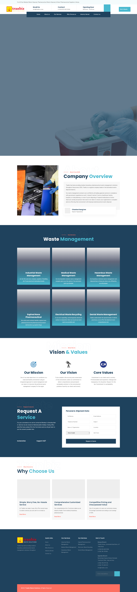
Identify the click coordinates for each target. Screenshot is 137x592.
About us (47, 14)
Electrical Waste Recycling (68, 314)
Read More (23, 514)
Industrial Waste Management (65, 543)
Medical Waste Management (68, 547)
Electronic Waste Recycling (85, 547)
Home (38, 14)
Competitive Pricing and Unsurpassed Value (100, 503)
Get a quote (124, 9)
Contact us (97, 14)
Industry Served (84, 14)
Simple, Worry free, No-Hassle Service (33, 503)
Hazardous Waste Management (66, 551)
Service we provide (24, 68)
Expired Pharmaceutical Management (84, 543)
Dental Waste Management (103, 314)
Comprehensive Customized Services (67, 503)
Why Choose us (71, 14)
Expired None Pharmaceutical (34, 316)
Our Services (57, 14)
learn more (39, 68)
